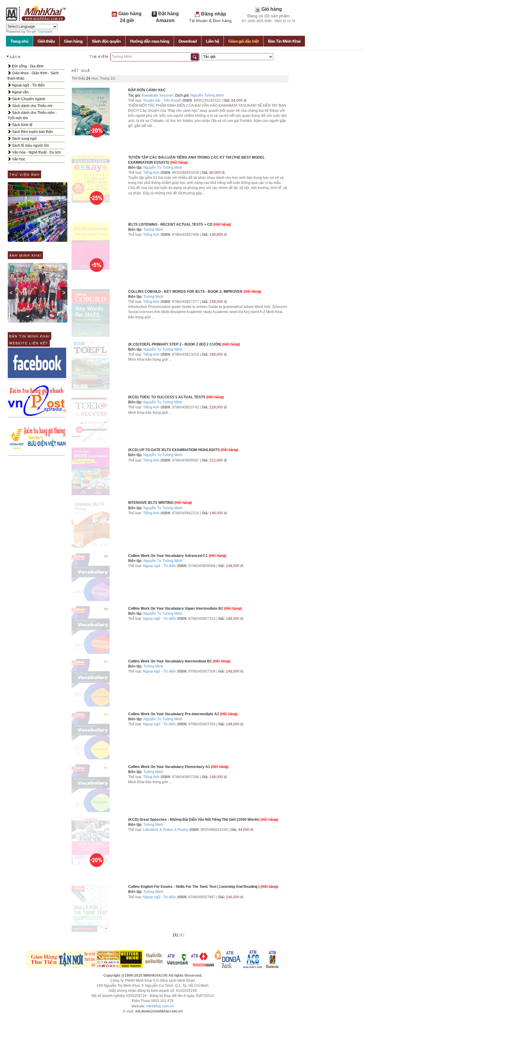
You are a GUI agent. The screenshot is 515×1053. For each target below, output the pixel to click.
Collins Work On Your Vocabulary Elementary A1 (169, 767)
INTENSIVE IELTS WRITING (150, 503)
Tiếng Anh (151, 173)
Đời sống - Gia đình (27, 66)
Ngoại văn (20, 92)
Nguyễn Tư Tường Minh (162, 167)
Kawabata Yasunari (157, 95)
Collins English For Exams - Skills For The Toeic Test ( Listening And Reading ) (194, 887)
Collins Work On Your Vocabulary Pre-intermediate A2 (173, 714)
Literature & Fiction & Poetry (165, 830)
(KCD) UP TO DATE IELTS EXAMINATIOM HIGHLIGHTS (174, 450)
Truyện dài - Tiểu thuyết (162, 100)
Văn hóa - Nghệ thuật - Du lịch (36, 152)
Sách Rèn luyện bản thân (32, 132)
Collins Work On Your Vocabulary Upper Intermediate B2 (175, 608)
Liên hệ (212, 41)
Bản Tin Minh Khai (284, 41)
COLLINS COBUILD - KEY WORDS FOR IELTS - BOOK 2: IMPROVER (185, 291)
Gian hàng (73, 41)
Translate (44, 32)
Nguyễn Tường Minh (207, 95)
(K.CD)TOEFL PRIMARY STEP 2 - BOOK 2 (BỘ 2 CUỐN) (174, 344)
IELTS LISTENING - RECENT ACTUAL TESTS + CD (170, 224)
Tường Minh (153, 229)
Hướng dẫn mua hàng (149, 41)
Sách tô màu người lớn (30, 145)
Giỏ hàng (271, 9)
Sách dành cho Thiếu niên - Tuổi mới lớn (32, 115)
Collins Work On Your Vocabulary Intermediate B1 (170, 661)
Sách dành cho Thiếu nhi (31, 106)
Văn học (18, 159)
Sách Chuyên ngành (28, 99)
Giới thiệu (46, 41)
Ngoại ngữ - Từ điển (28, 85)
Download (188, 41)
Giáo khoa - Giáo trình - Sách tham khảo (33, 75)
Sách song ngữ (24, 139)
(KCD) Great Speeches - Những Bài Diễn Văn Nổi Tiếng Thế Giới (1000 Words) (194, 819)
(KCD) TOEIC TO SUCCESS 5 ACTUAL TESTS (166, 397)
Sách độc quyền (106, 41)
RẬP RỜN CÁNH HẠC (147, 90)
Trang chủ (19, 41)
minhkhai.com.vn (160, 1006)
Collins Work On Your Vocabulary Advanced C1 (168, 556)
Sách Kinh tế (21, 125)
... (154, 126)
